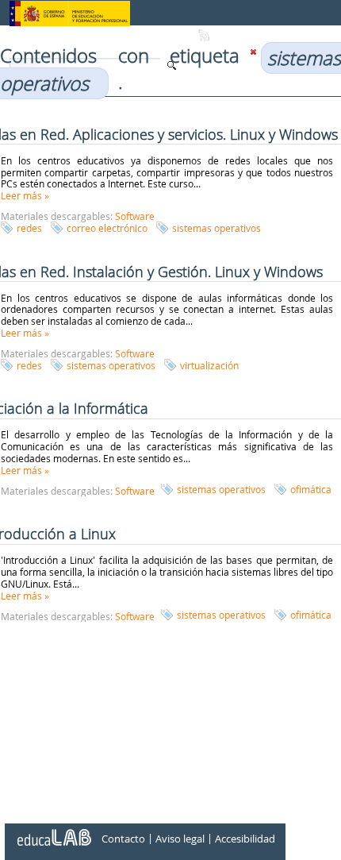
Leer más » (25, 195)
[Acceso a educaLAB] (53, 831)
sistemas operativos (216, 228)
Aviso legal (180, 838)
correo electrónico (107, 228)
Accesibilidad (245, 838)
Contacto (123, 838)
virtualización (209, 365)
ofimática (310, 489)
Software (135, 216)
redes (29, 228)
